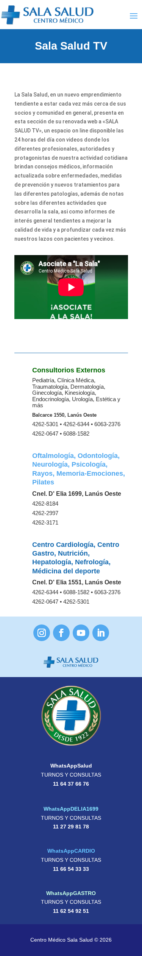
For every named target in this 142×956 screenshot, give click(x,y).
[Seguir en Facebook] (61, 632)
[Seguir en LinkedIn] (100, 632)
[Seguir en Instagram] (41, 632)
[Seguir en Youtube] (81, 632)
